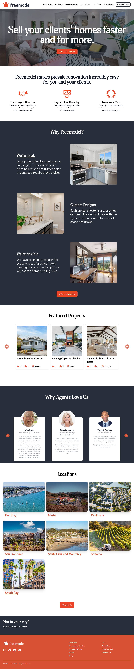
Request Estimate (123, 4)
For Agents (59, 4)
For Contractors (75, 649)
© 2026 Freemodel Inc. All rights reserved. (16, 664)
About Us (105, 646)
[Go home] (13, 643)
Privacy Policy (107, 649)
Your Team (98, 4)
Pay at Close (108, 4)
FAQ (103, 642)
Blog (71, 656)
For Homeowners (71, 4)
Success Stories (86, 4)
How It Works (48, 4)
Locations (73, 642)
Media (71, 652)
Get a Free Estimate (67, 52)
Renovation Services (77, 646)
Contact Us (67, 605)
